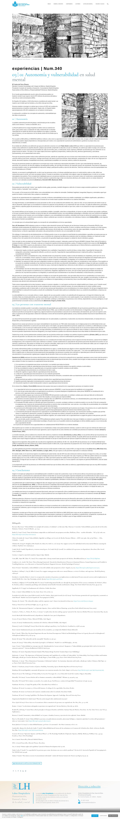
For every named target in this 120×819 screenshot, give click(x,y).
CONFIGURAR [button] (103, 815)
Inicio (49, 3)
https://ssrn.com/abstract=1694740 (83, 601)
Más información (113, 815)
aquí (22, 815)
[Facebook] (13, 771)
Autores (77, 3)
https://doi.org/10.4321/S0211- (54, 579)
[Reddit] (25, 771)
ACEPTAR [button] (94, 815)
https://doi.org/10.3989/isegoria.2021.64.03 (87, 568)
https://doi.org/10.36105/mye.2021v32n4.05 (24, 534)
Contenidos (69, 3)
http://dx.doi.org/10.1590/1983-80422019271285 (91, 670)
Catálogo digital (88, 3)
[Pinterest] (18, 771)
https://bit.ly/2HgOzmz (93, 558)
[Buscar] (107, 4)
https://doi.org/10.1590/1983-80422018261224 (30, 730)
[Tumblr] (20, 771)
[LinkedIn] (23, 771)
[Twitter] (15, 771)
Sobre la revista (58, 3)
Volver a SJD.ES (100, 3)
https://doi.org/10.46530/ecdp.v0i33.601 (40, 721)
